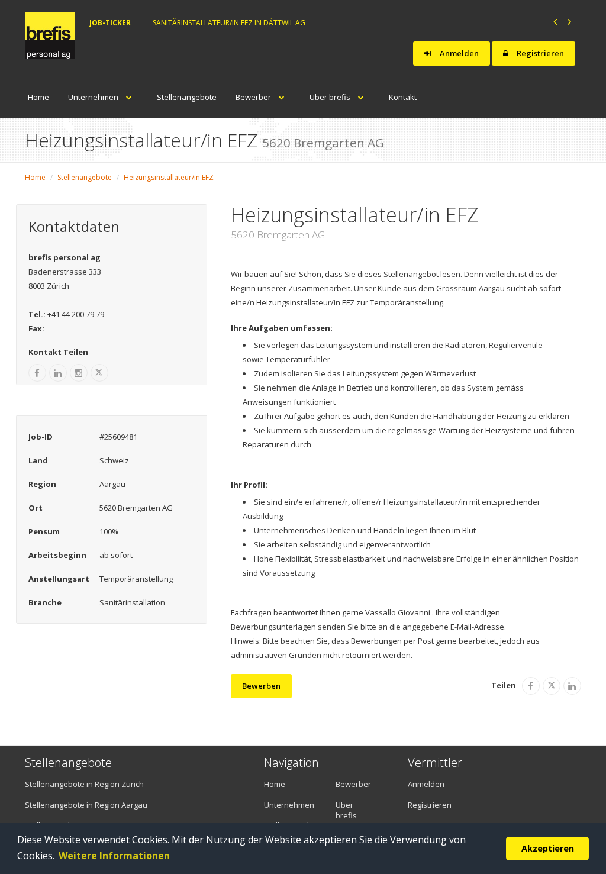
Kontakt (403, 97)
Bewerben (261, 686)
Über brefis (331, 97)
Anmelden (458, 53)
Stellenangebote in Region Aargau (86, 804)
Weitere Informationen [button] (114, 855)
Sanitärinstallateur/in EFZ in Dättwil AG (229, 23)
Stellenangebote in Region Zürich (84, 784)
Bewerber (254, 97)
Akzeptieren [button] (547, 848)
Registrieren (539, 53)
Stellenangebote (187, 97)
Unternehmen (94, 97)
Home (38, 97)
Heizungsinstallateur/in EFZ (169, 177)
